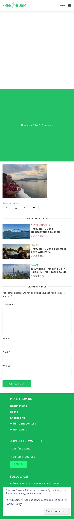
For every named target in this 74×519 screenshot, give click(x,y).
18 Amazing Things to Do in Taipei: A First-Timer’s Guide (48, 270)
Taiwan (35, 265)
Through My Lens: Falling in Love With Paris (48, 250)
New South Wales (40, 225)
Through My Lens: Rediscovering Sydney (45, 230)
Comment (9, 304)
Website (7, 366)
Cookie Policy (14, 504)
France (34, 244)
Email (6, 352)
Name (7, 338)
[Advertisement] (37, 50)
